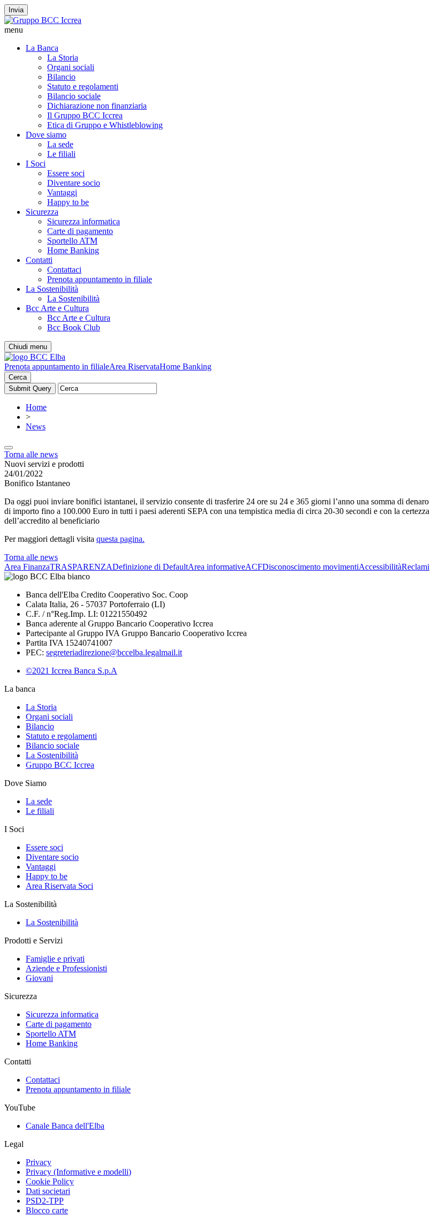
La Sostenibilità (52, 288)
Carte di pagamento (80, 231)
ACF (253, 566)
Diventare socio (73, 182)
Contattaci (64, 269)
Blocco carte (47, 1210)
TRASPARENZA (81, 566)
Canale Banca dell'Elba (65, 1125)
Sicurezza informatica (83, 221)
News (36, 426)
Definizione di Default (150, 566)
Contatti (39, 260)
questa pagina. (120, 538)
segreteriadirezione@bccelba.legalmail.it (114, 652)
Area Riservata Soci (59, 885)
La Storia (62, 57)
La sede (60, 144)
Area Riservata (134, 366)
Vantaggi (62, 192)
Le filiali (61, 153)
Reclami (415, 566)
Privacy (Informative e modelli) (78, 1171)
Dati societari (48, 1191)
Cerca (18, 377)
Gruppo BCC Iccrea (60, 764)
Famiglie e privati (55, 958)
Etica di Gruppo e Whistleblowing (105, 125)
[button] (219, 30)
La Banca (42, 47)
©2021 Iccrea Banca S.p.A (71, 670)
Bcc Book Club (73, 327)
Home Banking (73, 250)
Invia (16, 10)
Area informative (216, 566)
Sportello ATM (72, 240)
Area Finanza (27, 566)
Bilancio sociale (74, 96)
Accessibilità (380, 566)
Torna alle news (31, 454)
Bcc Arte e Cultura (57, 308)
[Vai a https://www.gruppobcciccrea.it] (42, 20)
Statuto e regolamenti (82, 86)
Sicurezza (42, 211)
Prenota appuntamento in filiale (99, 279)
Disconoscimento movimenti (310, 566)
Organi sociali (70, 67)
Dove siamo (46, 134)
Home (36, 407)
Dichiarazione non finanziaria (97, 105)
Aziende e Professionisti (66, 968)
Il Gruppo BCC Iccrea (85, 115)
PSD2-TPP (45, 1200)
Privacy (38, 1162)
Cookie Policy (50, 1181)
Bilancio (61, 76)
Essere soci (66, 173)
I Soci (36, 163)
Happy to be (68, 202)
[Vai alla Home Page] (34, 356)
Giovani (39, 978)
